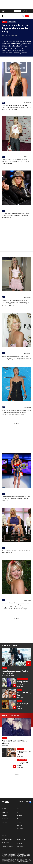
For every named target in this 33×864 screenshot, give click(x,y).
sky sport (5, 812)
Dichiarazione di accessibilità (21, 842)
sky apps (19, 815)
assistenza (23, 855)
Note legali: (5, 835)
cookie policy (21, 839)
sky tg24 (4, 815)
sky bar (19, 822)
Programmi (20, 828)
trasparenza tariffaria (15, 855)
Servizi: (18, 808)
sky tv (18, 812)
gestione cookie (7, 839)
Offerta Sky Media (7, 847)
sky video (5, 818)
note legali (5, 842)
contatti (29, 855)
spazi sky (19, 825)
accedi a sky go (24, 802)
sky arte (4, 822)
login (29, 11)
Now (18, 818)
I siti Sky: (4, 808)
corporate (20, 847)
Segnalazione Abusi (24, 861)
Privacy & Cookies (12, 854)
